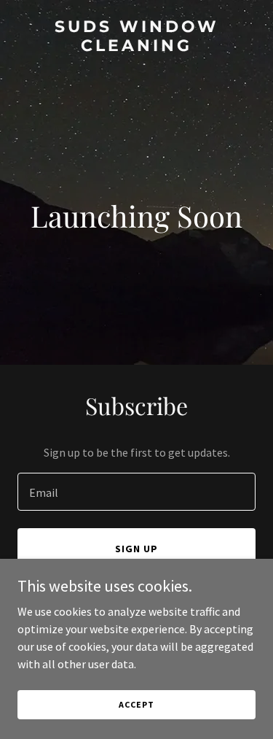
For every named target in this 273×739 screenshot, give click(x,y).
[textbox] (136, 492)
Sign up (136, 548)
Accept (136, 704)
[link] (136, 46)
